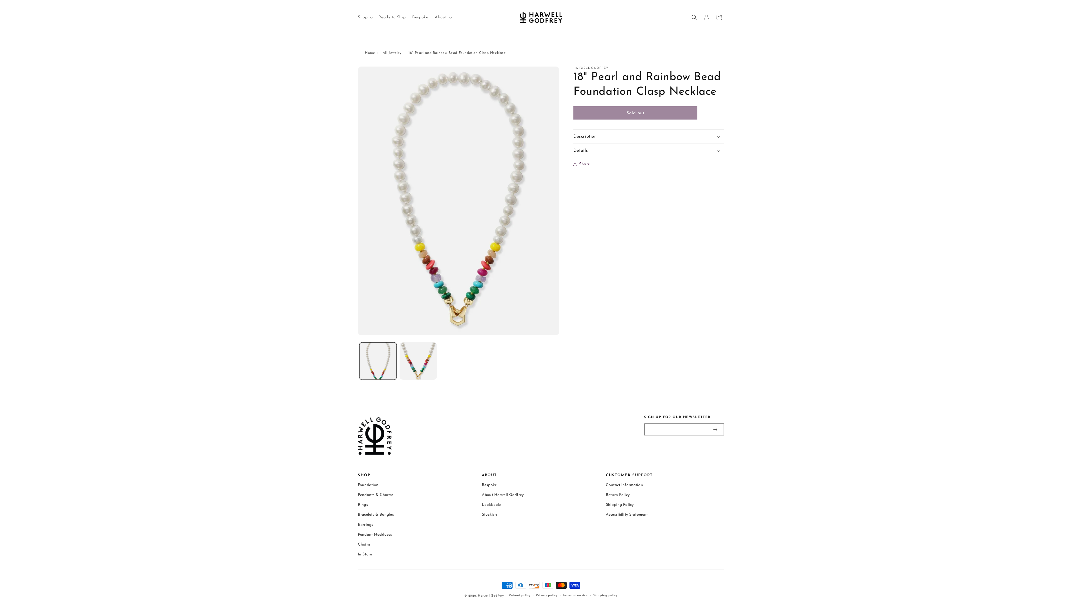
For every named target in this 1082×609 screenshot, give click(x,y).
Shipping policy (605, 595)
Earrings (365, 525)
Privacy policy (547, 595)
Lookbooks (492, 505)
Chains (364, 544)
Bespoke (489, 485)
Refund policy (520, 595)
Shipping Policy (620, 505)
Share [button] (584, 164)
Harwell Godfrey (491, 595)
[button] (364, 17)
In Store (365, 554)
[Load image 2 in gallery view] (418, 361)
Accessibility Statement (627, 515)
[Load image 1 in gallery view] (378, 361)
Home (370, 53)
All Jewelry (392, 53)
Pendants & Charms (376, 495)
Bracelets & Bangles (376, 515)
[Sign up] (715, 429)
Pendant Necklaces (375, 535)
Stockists (490, 515)
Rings (363, 505)
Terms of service (575, 595)
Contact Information (624, 485)
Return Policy (618, 495)
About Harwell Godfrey (503, 495)
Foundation (368, 485)
